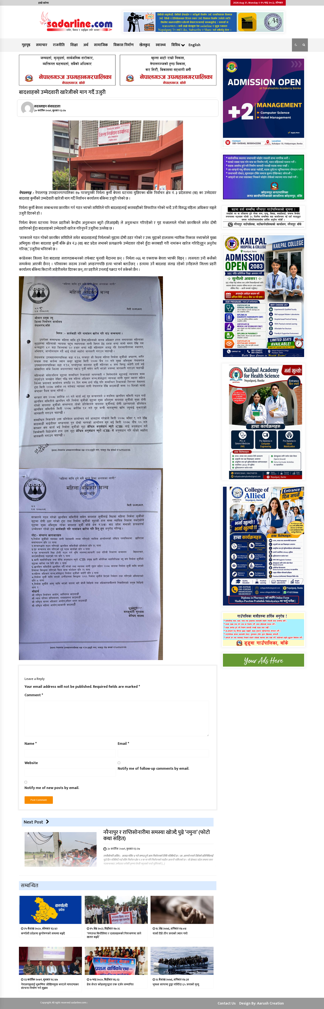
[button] (296, 45)
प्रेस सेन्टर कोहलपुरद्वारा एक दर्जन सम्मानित (110, 984)
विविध (175, 45)
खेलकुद (144, 45)
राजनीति (59, 45)
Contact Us (227, 1003)
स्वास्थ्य (161, 45)
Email (123, 743)
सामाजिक (101, 45)
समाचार (41, 45)
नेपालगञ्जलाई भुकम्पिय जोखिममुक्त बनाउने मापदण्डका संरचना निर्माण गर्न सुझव (50, 986)
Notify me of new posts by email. (52, 788)
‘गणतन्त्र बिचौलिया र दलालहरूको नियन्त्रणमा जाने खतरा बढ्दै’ (114, 935)
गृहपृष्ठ (26, 45)
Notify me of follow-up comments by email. (153, 768)
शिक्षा (74, 45)
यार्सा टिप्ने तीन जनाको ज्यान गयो (170, 933)
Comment (34, 695)
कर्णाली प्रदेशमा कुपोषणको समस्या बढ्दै (43, 933)
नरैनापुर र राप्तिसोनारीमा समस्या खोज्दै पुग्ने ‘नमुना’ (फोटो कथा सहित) (156, 835)
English (194, 45)
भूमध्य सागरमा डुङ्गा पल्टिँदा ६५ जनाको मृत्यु (176, 984)
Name (31, 743)
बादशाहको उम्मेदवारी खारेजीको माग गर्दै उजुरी (62, 92)
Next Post (33, 822)
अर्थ (85, 45)
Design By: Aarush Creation (261, 1003)
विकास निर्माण (123, 45)
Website (31, 763)
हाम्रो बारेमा (43, 3)
